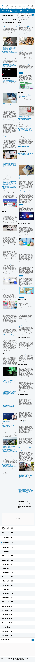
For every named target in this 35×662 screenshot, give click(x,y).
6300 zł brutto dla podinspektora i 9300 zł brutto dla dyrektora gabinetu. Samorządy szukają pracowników (26, 264)
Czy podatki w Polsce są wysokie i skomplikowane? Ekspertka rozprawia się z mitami (10, 65)
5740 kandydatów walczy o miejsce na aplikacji (9, 231)
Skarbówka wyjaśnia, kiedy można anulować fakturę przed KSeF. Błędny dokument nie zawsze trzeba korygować (10, 137)
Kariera (31, 658)
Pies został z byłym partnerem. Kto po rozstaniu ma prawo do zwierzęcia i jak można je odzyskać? (9, 312)
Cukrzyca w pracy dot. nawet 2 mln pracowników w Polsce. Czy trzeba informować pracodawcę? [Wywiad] (25, 25)
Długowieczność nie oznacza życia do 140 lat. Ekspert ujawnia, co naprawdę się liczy (25, 397)
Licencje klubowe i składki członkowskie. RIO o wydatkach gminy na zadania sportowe (26, 252)
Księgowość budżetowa (24, 223)
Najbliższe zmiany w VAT (6, 421)
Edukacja (30, 8)
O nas (2, 658)
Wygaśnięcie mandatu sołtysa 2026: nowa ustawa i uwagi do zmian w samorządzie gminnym (25, 95)
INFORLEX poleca (22, 299)
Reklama (17, 659)
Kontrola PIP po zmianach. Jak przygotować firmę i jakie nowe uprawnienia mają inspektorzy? (8, 263)
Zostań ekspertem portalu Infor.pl (24, 506)
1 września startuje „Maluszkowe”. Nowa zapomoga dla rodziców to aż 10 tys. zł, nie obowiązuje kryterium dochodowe (26, 353)
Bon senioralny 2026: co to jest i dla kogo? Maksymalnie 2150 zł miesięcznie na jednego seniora (26, 178)
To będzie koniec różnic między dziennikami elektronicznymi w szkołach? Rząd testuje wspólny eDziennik (10, 235)
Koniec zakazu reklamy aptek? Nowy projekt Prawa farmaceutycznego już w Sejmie (9, 292)
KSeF (34, 8)
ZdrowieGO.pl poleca (23, 394)
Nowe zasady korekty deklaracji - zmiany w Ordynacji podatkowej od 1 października (26, 325)
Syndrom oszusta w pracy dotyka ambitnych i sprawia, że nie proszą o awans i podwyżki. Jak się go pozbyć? (25, 63)
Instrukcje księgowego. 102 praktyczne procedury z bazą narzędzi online (10, 187)
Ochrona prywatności (8, 658)
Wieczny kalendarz (27, 146)
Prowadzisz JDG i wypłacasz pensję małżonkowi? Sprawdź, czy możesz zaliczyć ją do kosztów (9, 381)
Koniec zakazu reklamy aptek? (7, 309)
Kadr (19, 22)
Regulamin (26, 658)
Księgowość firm (6, 78)
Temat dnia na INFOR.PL (8, 22)
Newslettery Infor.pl (23, 501)
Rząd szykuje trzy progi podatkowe (24, 175)
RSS (9, 659)
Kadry (5, 8)
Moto (22, 8)
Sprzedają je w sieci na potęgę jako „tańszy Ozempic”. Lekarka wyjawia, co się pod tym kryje (26, 340)
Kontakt (13, 659)
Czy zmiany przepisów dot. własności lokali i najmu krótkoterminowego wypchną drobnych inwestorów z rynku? (10, 465)
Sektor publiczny (12, 8)
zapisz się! (22, 504)
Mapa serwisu (22, 659)
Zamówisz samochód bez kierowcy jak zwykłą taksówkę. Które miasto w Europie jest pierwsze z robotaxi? (26, 475)
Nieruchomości (26, 8)
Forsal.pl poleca (22, 420)
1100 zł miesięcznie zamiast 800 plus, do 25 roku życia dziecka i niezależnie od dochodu (26, 191)
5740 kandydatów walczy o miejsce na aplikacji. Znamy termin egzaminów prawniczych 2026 (9, 214)
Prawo (16, 8)
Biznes (8, 8)
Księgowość (2, 8)
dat (24, 297)
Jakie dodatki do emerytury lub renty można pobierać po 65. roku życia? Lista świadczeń (26, 435)
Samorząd (20, 92)
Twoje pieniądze (19, 8)
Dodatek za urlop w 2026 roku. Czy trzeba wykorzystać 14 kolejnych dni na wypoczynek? (26, 50)
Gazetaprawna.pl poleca (24, 337)
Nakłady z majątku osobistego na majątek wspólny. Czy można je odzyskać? (8, 326)
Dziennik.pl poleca (22, 364)
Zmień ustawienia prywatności (18, 658)
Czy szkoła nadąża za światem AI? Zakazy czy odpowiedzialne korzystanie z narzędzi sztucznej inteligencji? (10, 249)
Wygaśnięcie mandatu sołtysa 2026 (24, 116)
